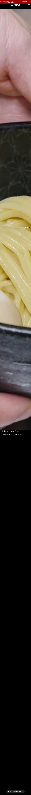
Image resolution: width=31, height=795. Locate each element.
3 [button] (29, 227)
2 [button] (27, 227)
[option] (15, 219)
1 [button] (25, 227)
